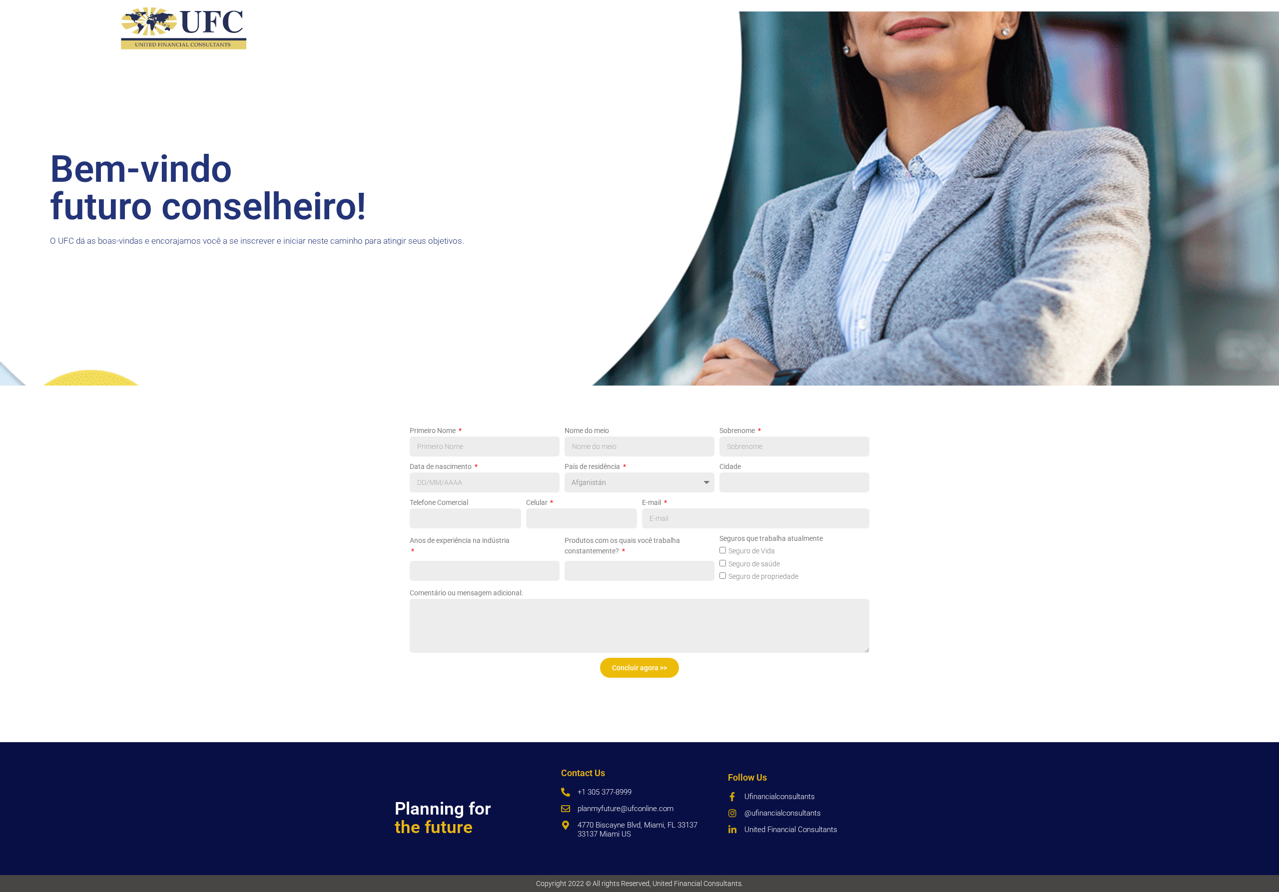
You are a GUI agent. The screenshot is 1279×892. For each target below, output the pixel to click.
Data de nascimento (441, 466)
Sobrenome (737, 431)
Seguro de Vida (751, 551)
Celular (537, 502)
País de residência (593, 466)
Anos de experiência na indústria (460, 540)
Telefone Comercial (439, 502)
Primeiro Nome (433, 431)
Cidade (730, 466)
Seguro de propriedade (763, 576)
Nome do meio (587, 431)
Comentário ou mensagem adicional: (466, 593)
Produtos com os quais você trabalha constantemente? (622, 545)
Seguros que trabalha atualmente (771, 538)
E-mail (652, 502)
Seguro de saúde (754, 564)
